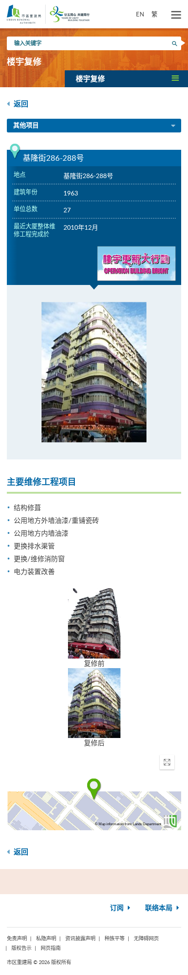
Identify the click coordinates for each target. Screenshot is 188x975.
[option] (94, 372)
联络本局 (159, 908)
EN (140, 14)
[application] (94, 789)
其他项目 (26, 125)
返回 (20, 104)
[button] (126, 78)
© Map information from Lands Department (128, 824)
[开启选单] (176, 15)
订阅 (117, 908)
